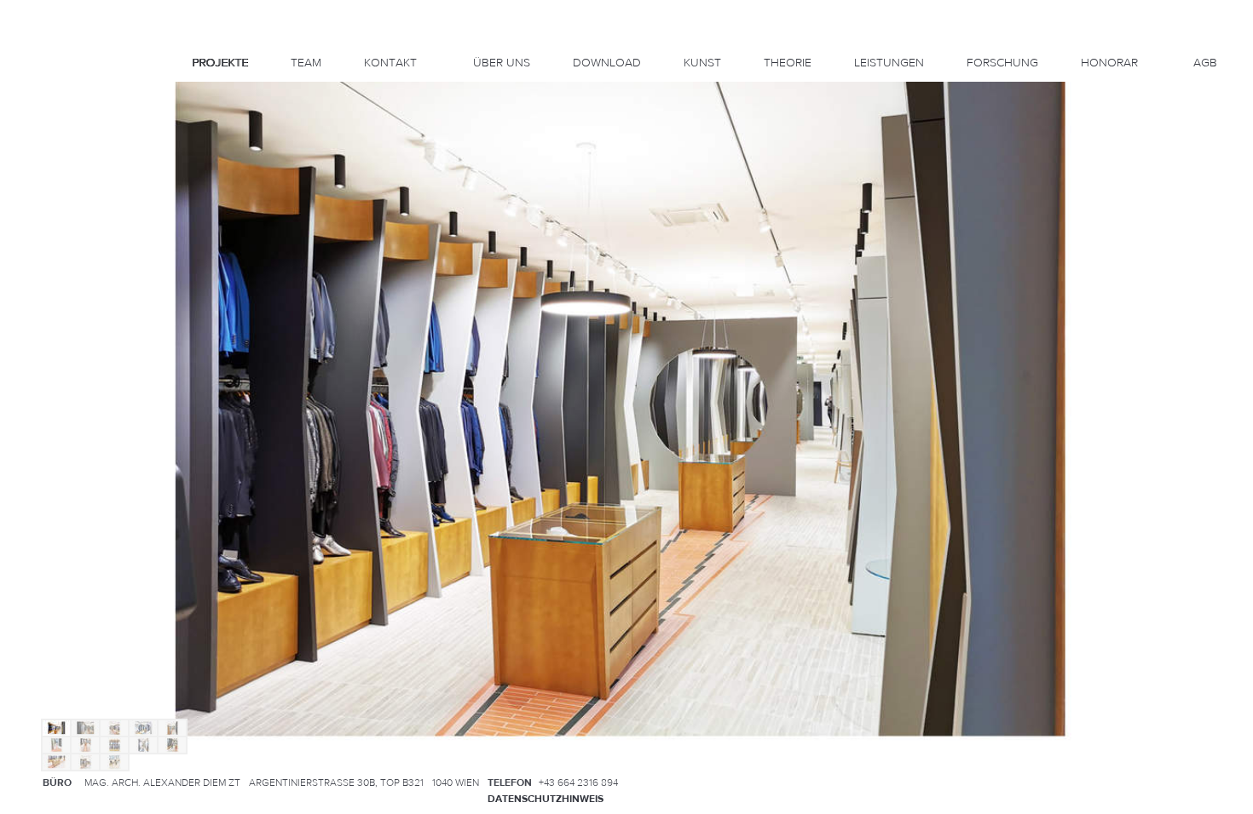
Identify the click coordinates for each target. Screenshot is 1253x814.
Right (58, 149)
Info (48, 102)
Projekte (220, 63)
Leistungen (889, 63)
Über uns (501, 63)
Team (306, 63)
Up (48, 129)
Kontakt (390, 63)
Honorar (1109, 63)
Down (48, 168)
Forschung (1002, 63)
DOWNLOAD (607, 63)
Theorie (787, 63)
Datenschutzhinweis (545, 798)
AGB (1205, 63)
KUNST (702, 63)
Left (37, 149)
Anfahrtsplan (1171, 782)
